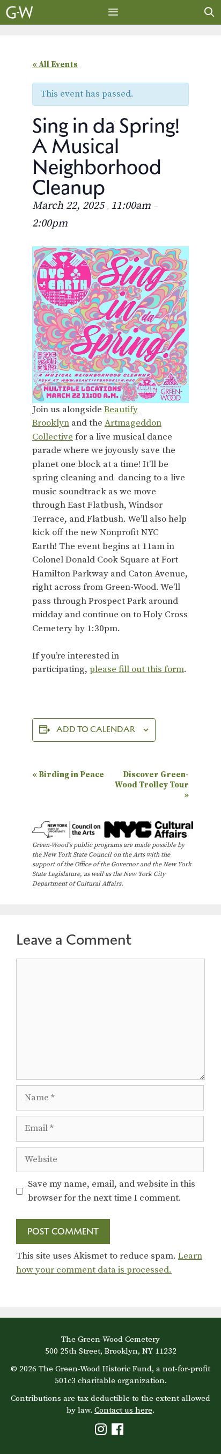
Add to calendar (95, 729)
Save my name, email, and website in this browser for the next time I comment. (111, 1191)
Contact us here (123, 1410)
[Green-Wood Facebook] (119, 1432)
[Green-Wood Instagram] (102, 1432)
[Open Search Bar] (209, 12)
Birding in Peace (68, 775)
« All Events (55, 65)
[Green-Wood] (19, 12)
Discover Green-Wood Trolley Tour (152, 785)
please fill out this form (137, 669)
